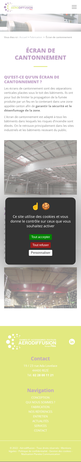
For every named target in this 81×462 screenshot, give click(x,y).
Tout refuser (40, 245)
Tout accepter (40, 237)
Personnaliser (40, 253)
